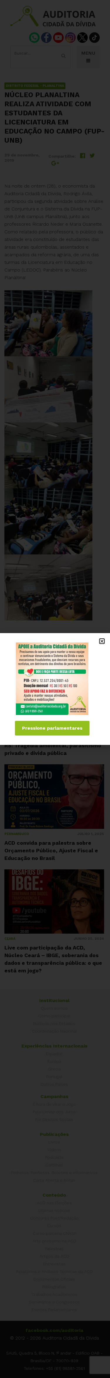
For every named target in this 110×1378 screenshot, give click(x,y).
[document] (55, 689)
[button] (102, 641)
